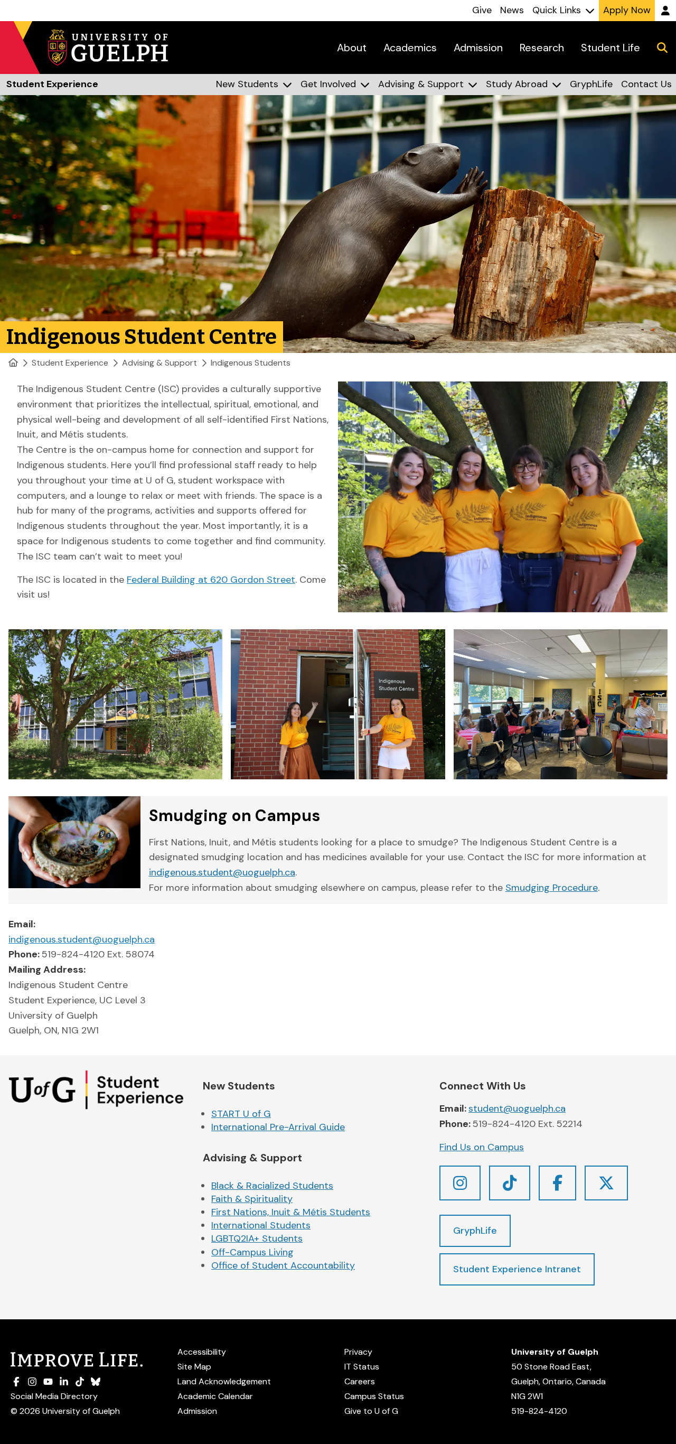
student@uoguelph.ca (517, 1108)
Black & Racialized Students (272, 1185)
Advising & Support (159, 362)
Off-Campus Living (252, 1252)
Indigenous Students (250, 362)
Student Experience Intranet (517, 1269)
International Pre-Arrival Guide (278, 1127)
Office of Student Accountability (283, 1265)
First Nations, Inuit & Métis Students (290, 1212)
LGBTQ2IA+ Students (257, 1238)
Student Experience (70, 362)
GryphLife (475, 1230)
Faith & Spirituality (252, 1199)
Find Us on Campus (481, 1147)
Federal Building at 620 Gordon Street (211, 579)
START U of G (241, 1113)
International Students (261, 1225)
